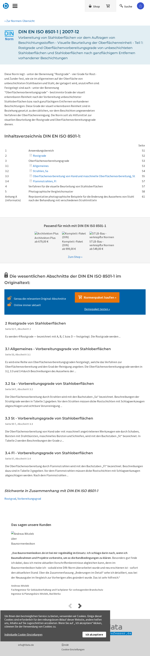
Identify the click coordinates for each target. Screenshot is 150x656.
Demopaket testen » (97, 309)
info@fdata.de (26, 645)
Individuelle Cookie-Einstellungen (23, 634)
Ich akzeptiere (94, 634)
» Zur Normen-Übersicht (19, 21)
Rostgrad (10, 498)
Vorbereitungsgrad (29, 498)
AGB (66, 645)
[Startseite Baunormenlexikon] (6, 5)
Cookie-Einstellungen (73, 649)
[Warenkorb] (108, 5)
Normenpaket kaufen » (99, 297)
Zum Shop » (75, 257)
